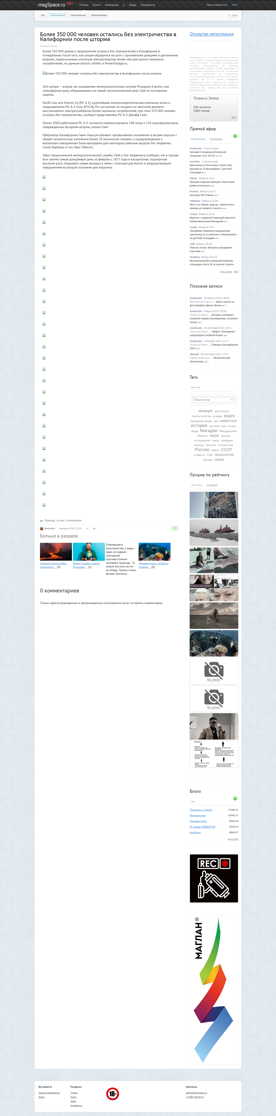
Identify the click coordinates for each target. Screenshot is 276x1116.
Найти (235, 15)
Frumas (194, 191)
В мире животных (200, 358)
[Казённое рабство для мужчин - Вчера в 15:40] (214, 754)
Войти (235, 5)
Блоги (97, 4)
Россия (202, 449)
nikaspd (194, 354)
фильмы (208, 460)
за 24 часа (196, 485)
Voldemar (195, 201)
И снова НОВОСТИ (202, 826)
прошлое (211, 445)
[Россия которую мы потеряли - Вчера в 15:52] (214, 588)
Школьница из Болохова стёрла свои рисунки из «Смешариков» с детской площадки (211, 169)
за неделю (212, 485)
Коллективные (58, 15)
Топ (193, 801)
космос (232, 426)
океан (215, 440)
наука (214, 435)
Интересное (198, 815)
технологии (224, 455)
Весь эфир (226, 271)
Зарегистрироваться (216, 5)
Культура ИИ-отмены (202, 195)
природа (199, 445)
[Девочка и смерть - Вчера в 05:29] (214, 615)
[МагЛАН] (214, 901)
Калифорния (73, 520)
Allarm (193, 178)
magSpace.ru (51, 4)
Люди (132, 4)
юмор (219, 460)
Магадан (209, 430)
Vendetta (195, 257)
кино (223, 426)
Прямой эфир (203, 128)
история (199, 425)
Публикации (216, 139)
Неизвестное (198, 821)
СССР (226, 449)
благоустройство (201, 416)
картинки (214, 426)
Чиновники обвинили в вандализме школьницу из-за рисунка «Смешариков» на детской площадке (213, 234)
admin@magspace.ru (196, 1093)
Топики (83, 4)
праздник (227, 440)
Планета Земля (206, 98)
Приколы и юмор (201, 809)
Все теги (195, 387)
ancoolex (195, 161)
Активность (148, 4)
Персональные (78, 15)
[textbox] (214, 400)
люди (194, 431)
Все (43, 15)
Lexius (193, 214)
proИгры (195, 832)
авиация (205, 411)
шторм (60, 520)
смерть (215, 450)
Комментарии (198, 139)
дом (216, 421)
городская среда (201, 421)
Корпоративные (99, 15)
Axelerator (196, 148)
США (210, 455)
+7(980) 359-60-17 (195, 1097)
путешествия (225, 445)
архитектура (221, 411)
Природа (49, 520)
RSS (234, 117)
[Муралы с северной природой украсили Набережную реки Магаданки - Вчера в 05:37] (214, 505)
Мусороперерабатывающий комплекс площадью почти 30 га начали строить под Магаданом (212, 264)
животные (228, 421)
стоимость (199, 455)
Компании (111, 4)
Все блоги (233, 839)
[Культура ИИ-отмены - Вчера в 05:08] (214, 726)
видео (229, 415)
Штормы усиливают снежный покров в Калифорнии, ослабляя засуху (214, 318)
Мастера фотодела (201, 301)
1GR (192, 244)
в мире (217, 416)
